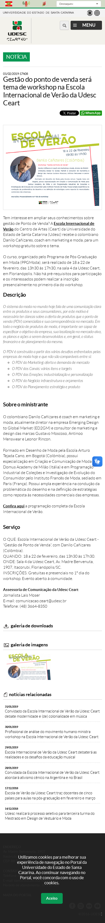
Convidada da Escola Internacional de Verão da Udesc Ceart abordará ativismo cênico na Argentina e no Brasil (52, 773)
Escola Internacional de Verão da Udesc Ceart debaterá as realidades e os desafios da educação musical (51, 752)
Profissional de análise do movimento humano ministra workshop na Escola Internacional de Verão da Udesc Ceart (51, 732)
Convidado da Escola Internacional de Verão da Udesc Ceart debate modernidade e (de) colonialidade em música (52, 711)
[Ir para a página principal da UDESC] (38, 12)
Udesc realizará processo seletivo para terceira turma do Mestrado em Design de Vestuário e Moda (50, 813)
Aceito (52, 898)
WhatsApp (92, 113)
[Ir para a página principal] (17, 39)
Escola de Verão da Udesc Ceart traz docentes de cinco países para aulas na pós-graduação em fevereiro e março (50, 793)
